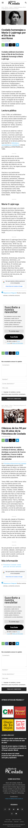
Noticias (6, 7)
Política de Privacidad (17, 343)
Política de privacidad (16, 819)
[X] (10, 44)
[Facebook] (6, 44)
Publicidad (16, 821)
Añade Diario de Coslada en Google (14, 286)
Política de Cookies (8, 821)
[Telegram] (17, 44)
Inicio (3, 7)
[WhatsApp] (3, 44)
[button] (2, 3)
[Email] (13, 44)
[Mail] (13, 809)
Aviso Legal (8, 819)
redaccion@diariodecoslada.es (14, 798)
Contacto (22, 821)
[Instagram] (9, 809)
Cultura (11, 7)
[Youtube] (16, 813)
